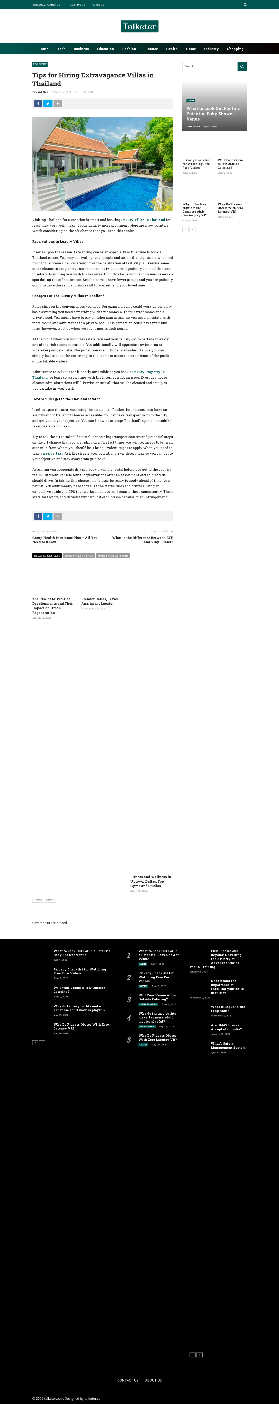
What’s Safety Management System (228, 1045)
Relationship (147, 1026)
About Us (98, 4)
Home (191, 49)
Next (49, 900)
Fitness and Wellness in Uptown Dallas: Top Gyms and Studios (150, 881)
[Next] (192, 229)
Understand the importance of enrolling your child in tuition (227, 987)
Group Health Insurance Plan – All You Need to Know (64, 539)
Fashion (129, 49)
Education (105, 49)
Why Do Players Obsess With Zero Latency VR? (230, 208)
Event (190, 100)
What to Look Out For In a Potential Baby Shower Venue (83, 953)
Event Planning (148, 1004)
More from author (78, 555)
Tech (62, 49)
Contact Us (77, 4)
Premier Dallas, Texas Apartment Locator (99, 601)
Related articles (47, 555)
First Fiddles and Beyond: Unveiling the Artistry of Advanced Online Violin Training (216, 959)
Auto (45, 49)
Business (81, 49)
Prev (39, 900)
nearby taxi (53, 453)
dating (143, 986)
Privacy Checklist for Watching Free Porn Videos (196, 163)
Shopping (235, 49)
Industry (211, 49)
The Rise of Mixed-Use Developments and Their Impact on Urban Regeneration (53, 606)
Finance (151, 49)
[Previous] (185, 229)
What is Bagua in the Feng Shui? (228, 1009)
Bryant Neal (41, 92)
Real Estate (40, 64)
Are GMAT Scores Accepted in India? (226, 1027)
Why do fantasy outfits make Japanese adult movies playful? (194, 209)
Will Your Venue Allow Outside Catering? (230, 163)
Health (172, 49)
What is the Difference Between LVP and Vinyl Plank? (142, 539)
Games (143, 1044)
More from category (113, 555)
